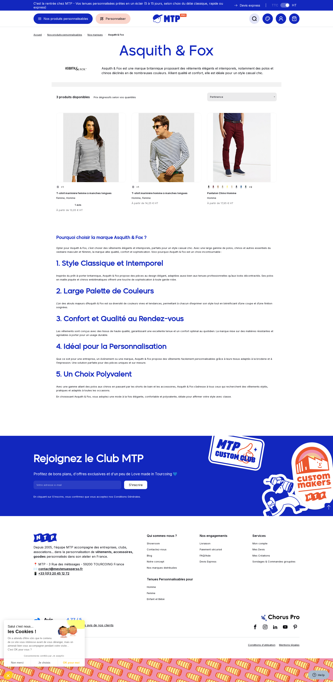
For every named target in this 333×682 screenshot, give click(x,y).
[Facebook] (255, 627)
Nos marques (95, 34)
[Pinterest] (295, 627)
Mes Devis (258, 549)
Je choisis (44, 662)
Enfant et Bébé (156, 599)
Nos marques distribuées (162, 567)
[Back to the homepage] (166, 18)
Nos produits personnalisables (64, 34)
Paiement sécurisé (211, 549)
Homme (151, 586)
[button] (8, 675)
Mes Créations (261, 555)
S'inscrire (136, 485)
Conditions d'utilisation (261, 644)
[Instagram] (265, 627)
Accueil (38, 34)
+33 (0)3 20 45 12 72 (53, 573)
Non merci (17, 662)
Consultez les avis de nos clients (90, 625)
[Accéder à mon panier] (294, 18)
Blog (149, 555)
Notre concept (155, 561)
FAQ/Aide (205, 555)
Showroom (153, 543)
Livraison (205, 543)
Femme (151, 593)
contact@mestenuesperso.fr (60, 569)
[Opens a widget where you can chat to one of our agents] (318, 675)
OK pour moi (71, 662)
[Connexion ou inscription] (281, 18)
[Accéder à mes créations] (267, 18)
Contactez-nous (156, 549)
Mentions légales (289, 644)
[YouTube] (285, 627)
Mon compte (259, 543)
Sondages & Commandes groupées (273, 561)
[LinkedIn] (275, 627)
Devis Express (208, 561)
